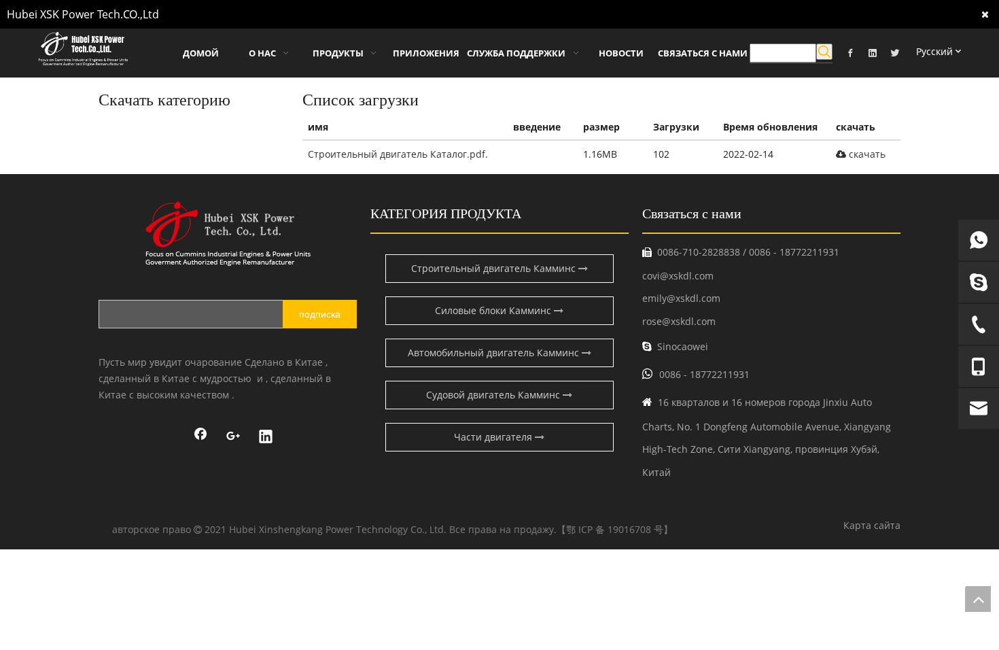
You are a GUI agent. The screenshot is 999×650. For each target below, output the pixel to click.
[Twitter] (895, 52)
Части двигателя (494, 436)
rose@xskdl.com (679, 321)
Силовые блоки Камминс (494, 310)
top (978, 599)
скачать (866, 154)
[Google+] (233, 438)
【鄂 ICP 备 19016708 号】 (615, 529)
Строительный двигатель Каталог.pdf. (398, 154)
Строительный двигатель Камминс (494, 268)
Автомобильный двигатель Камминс (495, 352)
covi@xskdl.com (678, 275)
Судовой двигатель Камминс (494, 394)
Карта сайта (871, 525)
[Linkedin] (872, 52)
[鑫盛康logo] (228, 233)
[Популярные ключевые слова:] (824, 52)
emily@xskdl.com (681, 298)
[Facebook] (850, 52)
